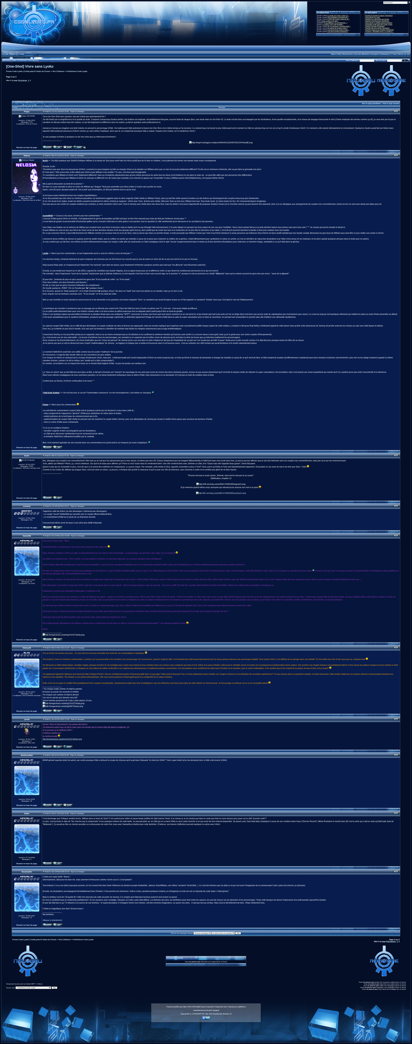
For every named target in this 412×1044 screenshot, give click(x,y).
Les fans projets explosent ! (338, 31)
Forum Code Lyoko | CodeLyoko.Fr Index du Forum (28, 71)
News (333, 54)
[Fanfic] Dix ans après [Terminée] (377, 28)
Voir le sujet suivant (391, 103)
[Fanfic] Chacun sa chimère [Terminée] (379, 30)
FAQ (339, 54)
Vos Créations (58, 71)
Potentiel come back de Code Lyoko (378, 24)
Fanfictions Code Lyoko (77, 71)
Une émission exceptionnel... (338, 17)
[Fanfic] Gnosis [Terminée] (375, 26)
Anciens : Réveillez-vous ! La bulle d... (379, 31)
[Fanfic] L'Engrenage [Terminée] (377, 21)
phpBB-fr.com (242, 1007)
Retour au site (404, 54)
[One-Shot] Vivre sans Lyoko (29, 66)
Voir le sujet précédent (371, 103)
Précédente (22, 80)
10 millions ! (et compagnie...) (336, 23)
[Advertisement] (206, 1030)
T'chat (394, 54)
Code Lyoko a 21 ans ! (329, 21)
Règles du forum (17, 54)
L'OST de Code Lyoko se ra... (339, 19)
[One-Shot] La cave (372, 17)
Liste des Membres (361, 54)
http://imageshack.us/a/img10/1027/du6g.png (62, 739)
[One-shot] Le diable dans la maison (378, 23)
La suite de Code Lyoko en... (338, 15)
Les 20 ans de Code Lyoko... (338, 30)
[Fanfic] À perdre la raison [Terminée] (379, 15)
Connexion (22, 60)
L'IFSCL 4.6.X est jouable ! (333, 24)
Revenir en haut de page (26, 147)
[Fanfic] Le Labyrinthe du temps (377, 19)
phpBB (176, 1007)
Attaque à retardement (52, 920)
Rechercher (347, 54)
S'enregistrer (33, 60)
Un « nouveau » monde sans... (339, 26)
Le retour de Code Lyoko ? (338, 28)
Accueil (5, 54)
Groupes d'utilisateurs (380, 54)
